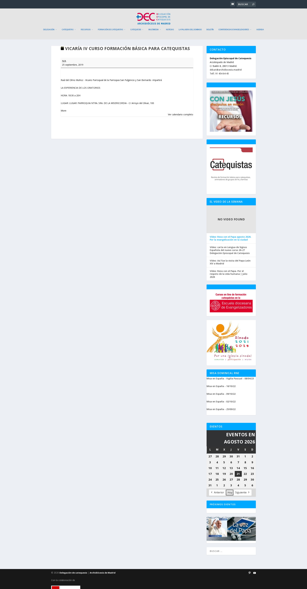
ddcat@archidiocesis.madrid (226, 69)
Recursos (86, 29)
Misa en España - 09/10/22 (221, 393)
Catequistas (67, 29)
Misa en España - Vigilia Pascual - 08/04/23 (230, 378)
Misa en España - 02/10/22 (221, 401)
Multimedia (153, 29)
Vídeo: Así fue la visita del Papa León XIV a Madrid (230, 262)
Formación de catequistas (110, 29)
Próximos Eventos (223, 504)
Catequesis (135, 29)
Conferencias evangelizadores (233, 29)
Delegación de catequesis (73, 572)
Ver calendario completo (180, 114)
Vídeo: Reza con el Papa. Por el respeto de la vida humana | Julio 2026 (228, 274)
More (63, 110)
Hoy (230, 492)
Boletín (210, 29)
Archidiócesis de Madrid (102, 572)
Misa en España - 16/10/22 (221, 386)
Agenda (260, 29)
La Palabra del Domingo (190, 29)
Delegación (48, 29)
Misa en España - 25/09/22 (221, 409)
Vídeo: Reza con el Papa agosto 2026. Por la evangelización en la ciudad (230, 238)
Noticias (170, 29)
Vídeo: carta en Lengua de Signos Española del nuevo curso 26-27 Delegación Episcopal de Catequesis (230, 250)
